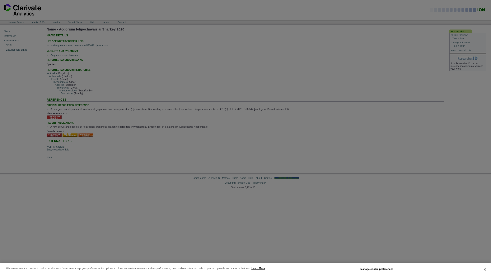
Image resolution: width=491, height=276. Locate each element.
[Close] (485, 269)
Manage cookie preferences (376, 269)
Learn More (258, 268)
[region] (245, 269)
